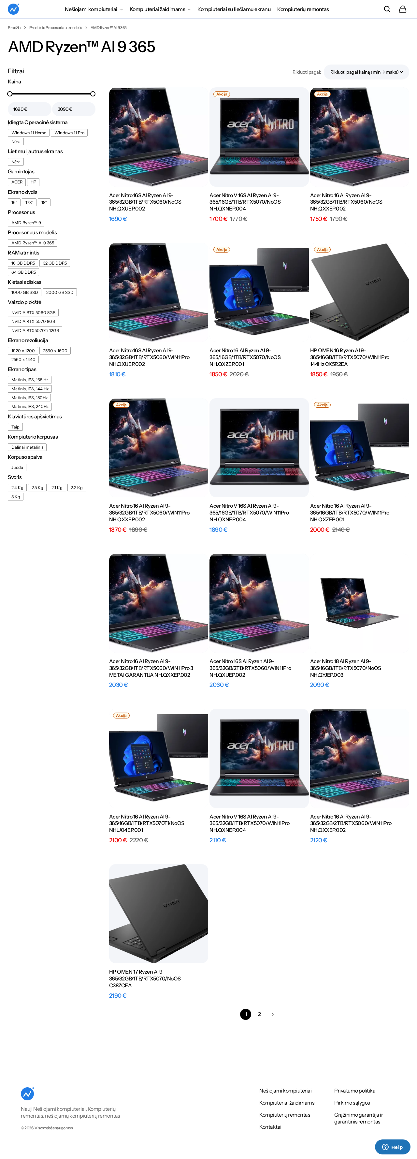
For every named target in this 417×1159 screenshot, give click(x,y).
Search (387, 9)
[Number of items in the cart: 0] (403, 9)
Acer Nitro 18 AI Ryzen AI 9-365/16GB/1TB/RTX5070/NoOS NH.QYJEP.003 (345, 668)
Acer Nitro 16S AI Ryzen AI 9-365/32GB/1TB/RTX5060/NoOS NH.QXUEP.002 (145, 202)
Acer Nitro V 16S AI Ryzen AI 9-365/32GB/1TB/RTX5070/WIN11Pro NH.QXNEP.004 (249, 823)
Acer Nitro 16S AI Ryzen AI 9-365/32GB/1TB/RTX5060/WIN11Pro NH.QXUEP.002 (149, 357)
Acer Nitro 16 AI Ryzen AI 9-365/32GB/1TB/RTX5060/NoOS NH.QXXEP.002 (346, 202)
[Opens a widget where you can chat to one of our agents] (392, 1147)
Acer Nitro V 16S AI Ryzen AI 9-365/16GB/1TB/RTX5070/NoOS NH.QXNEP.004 (244, 202)
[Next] (272, 1014)
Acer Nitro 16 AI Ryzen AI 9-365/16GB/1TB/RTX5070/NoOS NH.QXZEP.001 (244, 357)
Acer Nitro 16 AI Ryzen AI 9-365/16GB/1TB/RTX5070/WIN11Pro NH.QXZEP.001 (349, 512)
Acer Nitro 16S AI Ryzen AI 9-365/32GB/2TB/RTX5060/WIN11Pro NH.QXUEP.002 (250, 668)
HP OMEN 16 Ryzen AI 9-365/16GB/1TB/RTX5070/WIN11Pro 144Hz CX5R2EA (349, 357)
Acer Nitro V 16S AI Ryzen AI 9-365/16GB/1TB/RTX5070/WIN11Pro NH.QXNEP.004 (249, 512)
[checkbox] (29, 133)
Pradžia (14, 27)
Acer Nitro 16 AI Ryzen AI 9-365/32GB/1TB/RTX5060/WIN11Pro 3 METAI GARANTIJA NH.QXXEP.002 (151, 668)
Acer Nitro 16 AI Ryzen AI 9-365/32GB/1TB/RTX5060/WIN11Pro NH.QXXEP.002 (149, 512)
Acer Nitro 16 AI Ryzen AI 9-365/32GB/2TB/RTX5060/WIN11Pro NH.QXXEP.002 (351, 823)
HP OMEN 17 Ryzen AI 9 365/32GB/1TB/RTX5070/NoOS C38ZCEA (145, 978)
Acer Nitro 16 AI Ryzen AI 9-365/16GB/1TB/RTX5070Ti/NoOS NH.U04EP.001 (146, 823)
